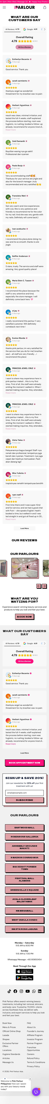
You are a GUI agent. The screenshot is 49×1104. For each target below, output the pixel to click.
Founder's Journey (35, 1031)
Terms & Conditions (36, 1062)
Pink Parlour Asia (16, 1071)
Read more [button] (11, 129)
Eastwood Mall (24, 827)
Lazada (6, 1035)
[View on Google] (8, 60)
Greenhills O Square (24, 890)
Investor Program (35, 1039)
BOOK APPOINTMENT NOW (24, 762)
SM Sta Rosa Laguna (25, 929)
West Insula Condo (24, 920)
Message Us (8, 1062)
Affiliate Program (34, 1035)
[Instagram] (21, 991)
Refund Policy (33, 1058)
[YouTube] (28, 991)
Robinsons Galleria (24, 836)
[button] (36, 1092)
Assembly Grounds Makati (24, 847)
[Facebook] (15, 991)
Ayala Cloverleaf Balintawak (24, 900)
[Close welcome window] (30, 1078)
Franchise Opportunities (33, 1048)
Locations (7, 1050)
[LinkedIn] (39, 991)
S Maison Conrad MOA (24, 857)
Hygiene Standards (11, 1054)
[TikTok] (9, 991)
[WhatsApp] (34, 991)
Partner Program (34, 1043)
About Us (31, 1027)
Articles (6, 1058)
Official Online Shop (12, 1031)
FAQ (29, 1023)
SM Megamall (24, 910)
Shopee (6, 1039)
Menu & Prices (9, 1027)
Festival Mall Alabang (24, 879)
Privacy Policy (33, 1066)
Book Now (7, 1023)
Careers (30, 1054)
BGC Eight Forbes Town (24, 867)
